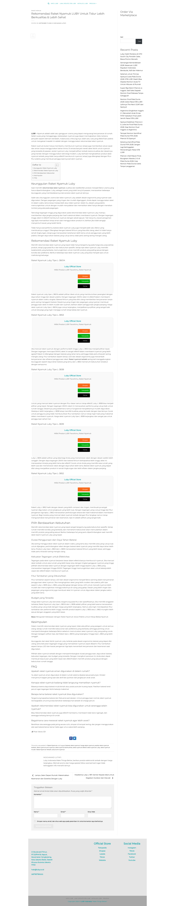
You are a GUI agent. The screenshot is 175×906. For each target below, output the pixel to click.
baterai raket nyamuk (73, 745)
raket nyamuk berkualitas (63, 747)
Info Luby (54, 3)
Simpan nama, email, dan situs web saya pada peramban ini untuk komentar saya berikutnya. (70, 821)
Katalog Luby (82, 3)
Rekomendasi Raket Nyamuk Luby (46, 170)
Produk (92, 3)
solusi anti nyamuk (58, 749)
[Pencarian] (48, 3)
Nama (36, 812)
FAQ (35, 178)
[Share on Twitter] (74, 738)
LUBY (33, 133)
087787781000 (37, 874)
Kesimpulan (38, 175)
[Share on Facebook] (71, 738)
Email (63, 812)
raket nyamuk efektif (80, 747)
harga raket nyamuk (87, 745)
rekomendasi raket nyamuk (53, 188)
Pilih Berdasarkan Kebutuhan (44, 173)
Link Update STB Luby (68, 3)
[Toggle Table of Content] (56, 165)
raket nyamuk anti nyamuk (46, 747)
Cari (121, 37)
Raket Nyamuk (36, 10)
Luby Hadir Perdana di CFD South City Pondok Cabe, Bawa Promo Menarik (131, 56)
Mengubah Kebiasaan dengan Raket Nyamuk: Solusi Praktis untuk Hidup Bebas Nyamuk (72, 617)
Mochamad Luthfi (59, 23)
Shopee (85, 276)
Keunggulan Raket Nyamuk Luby (45, 168)
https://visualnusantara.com (70, 889)
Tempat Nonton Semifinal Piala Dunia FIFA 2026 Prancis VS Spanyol (130, 135)
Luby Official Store (72, 266)
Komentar (38, 794)
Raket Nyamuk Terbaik (43, 749)
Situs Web (91, 812)
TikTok (85, 286)
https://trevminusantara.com (71, 892)
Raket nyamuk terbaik (78, 359)
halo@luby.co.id (37, 870)
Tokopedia (85, 281)
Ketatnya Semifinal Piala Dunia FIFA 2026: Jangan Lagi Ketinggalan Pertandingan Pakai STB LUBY (130, 147)
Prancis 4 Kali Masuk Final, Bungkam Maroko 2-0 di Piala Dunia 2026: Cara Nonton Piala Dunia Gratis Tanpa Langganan (130, 161)
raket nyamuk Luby (93, 747)
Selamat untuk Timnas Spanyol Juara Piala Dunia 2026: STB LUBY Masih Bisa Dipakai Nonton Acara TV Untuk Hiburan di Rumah (131, 79)
